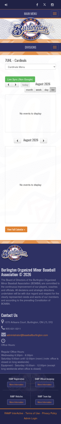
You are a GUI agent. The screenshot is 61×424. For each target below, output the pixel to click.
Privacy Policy (49, 413)
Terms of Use (32, 413)
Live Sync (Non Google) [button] (20, 79)
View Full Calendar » (16, 229)
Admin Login (30, 418)
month (29, 89)
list (53, 89)
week (39, 89)
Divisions (30, 47)
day (46, 89)
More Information (16, 384)
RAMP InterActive (13, 413)
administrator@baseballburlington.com (27, 335)
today (25, 84)
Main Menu (30, 13)
